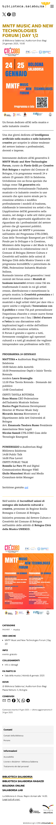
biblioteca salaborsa (17, 776)
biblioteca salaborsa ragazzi (23, 781)
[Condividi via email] (4, 700)
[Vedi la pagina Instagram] (14, 14)
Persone (7, 740)
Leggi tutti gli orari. (11, 799)
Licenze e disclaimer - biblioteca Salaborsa (21, 761)
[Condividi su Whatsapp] (23, 700)
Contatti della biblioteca (13, 735)
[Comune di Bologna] (34, 811)
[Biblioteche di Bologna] (48, 808)
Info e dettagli (11, 664)
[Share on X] (18, 700)
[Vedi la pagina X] (4, 14)
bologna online (13, 785)
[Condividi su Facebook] (14, 700)
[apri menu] (52, 6)
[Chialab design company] (38, 821)
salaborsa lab (12, 790)
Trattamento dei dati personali (16, 766)
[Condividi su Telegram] (28, 700)
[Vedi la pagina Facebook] (9, 14)
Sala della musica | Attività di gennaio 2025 (25, 675)
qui (26, 487)
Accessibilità (9, 756)
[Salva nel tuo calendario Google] (9, 700)
